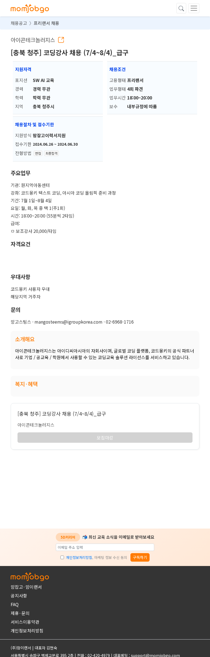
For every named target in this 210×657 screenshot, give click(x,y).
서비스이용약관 (25, 621)
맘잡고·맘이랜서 (26, 586)
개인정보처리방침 (79, 557)
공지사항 (19, 595)
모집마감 (105, 437)
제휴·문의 (20, 613)
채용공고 (19, 23)
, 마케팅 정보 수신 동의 (96, 557)
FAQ (15, 604)
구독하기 (140, 557)
